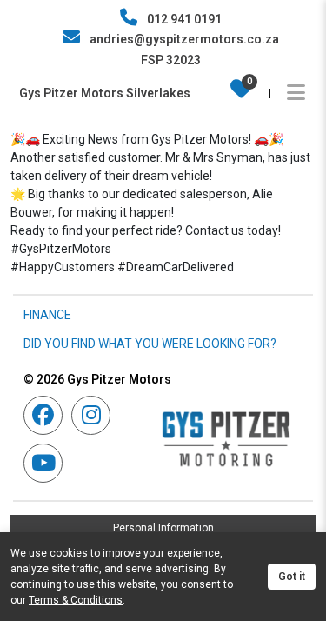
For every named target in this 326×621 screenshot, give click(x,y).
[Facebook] (47, 415)
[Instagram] (95, 415)
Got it (291, 577)
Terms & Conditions (76, 600)
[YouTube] (47, 463)
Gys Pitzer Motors (97, 379)
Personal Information (163, 528)
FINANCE (47, 315)
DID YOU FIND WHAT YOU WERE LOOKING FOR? (149, 344)
